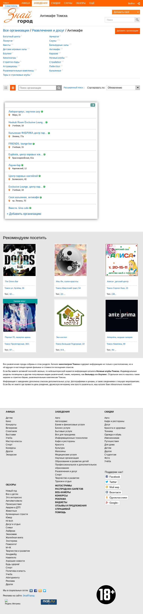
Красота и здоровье (114, 428)
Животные (11, 511)
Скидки (55, 3)
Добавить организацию (127, 30)
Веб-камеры (63, 492)
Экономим (11, 534)
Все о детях (12, 494)
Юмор (9, 517)
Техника (108, 431)
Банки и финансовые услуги (70, 424)
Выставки (11, 434)
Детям (9, 418)
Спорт (9, 444)
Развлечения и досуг (48, 30)
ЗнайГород (28, 595)
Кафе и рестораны (65, 441)
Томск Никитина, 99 (116, 344)
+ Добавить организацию (24, 213)
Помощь (60, 512)
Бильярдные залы (59, 45)
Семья (9, 527)
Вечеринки (11, 428)
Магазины (60, 451)
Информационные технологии (71, 438)
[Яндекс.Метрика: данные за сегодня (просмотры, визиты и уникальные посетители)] (13, 602)
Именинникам (111, 438)
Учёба (107, 461)
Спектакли (11, 431)
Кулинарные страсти (17, 514)
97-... (11, 350)
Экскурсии (11, 454)
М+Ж (8, 547)
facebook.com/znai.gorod (35, 590)
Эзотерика (11, 541)
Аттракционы (10, 66)
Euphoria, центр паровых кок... (26, 154)
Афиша (26, 3)
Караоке (53, 53)
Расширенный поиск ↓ (74, 87)
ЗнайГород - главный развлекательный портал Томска (18, 15)
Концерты (11, 424)
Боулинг (7, 53)
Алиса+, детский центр (117, 281)
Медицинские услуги (66, 454)
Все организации (16, 30)
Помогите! (11, 544)
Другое (9, 451)
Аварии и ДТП (13, 507)
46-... (114, 350)
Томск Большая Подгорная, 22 (70, 344)
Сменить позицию (92, 105)
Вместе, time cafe (18, 208)
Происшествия (14, 504)
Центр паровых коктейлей (23, 176)
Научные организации (67, 458)
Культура (60, 448)
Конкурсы (11, 448)
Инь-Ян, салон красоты (67, 281)
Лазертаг (8, 41)
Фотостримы (63, 485)
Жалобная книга (14, 537)
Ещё (91, 3)
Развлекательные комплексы (18, 70)
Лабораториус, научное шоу (24, 111)
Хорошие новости (15, 561)
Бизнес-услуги (62, 428)
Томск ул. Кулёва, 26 (14, 288)
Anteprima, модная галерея (119, 337)
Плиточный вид (6, 88)
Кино (8, 421)
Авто (57, 418)
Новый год (11, 491)
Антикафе (54, 49)
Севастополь (11, 6)
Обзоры (81, 3)
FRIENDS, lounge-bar (20, 143)
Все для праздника (65, 434)
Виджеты (61, 502)
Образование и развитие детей (72, 461)
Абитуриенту (13, 577)
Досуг (107, 424)
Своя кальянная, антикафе (24, 197)
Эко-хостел (61, 337)
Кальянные (55, 70)
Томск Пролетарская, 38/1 (16, 344)
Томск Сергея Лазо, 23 (117, 288)
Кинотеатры (9, 58)
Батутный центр (11, 36)
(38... (114, 294)
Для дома (109, 444)
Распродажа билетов (69, 489)
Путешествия (111, 441)
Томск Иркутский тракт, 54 (68, 288)
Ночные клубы (57, 58)
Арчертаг (54, 36)
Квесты (7, 45)
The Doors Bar (11, 281)
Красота (59, 444)
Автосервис (61, 421)
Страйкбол (55, 62)
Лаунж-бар (14, 165)
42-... (11, 294)
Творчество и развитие (67, 478)
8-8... (63, 350)
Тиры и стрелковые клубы (16, 75)
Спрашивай (62, 509)
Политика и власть (16, 571)
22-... (63, 294)
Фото (107, 458)
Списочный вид (13, 88)
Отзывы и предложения (71, 505)
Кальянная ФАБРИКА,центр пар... (28, 133)
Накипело (11, 557)
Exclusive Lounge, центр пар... (25, 186)
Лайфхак (10, 531)
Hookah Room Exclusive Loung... (27, 122)
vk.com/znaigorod (31, 590)
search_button (59, 88)
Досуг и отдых (13, 524)
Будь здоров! (12, 564)
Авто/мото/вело (14, 501)
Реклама (10, 581)
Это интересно (14, 497)
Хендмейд (11, 554)
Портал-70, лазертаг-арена (17, 337)
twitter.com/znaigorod (44, 590)
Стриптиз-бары (11, 62)
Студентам (110, 454)
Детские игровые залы (15, 49)
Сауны (68, 3)
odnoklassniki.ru (40, 590)
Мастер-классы (14, 441)
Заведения (40, 3)
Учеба (9, 438)
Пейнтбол (54, 66)
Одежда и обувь (112, 434)
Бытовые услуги (63, 431)
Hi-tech (9, 521)
